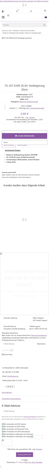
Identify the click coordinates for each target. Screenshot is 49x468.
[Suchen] (45, 25)
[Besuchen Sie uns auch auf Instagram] (10, 350)
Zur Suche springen (26, 1)
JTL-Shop (19, 462)
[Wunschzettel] (31, 11)
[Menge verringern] (3, 128)
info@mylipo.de (12, 376)
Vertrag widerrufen (24, 454)
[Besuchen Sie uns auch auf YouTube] (8, 350)
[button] (45, 11)
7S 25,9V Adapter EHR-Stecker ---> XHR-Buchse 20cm (24, 242)
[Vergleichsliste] (17, 11)
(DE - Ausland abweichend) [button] (35, 108)
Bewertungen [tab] (22, 145)
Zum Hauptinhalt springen (9, 1)
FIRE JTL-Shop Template (33, 462)
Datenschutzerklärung (39, 335)
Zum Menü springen (41, 1)
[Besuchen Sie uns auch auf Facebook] (6, 350)
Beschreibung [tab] (9, 145)
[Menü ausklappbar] (3, 17)
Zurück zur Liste (7, 30)
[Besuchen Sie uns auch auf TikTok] (12, 350)
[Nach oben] (0, 466)
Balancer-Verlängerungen (29, 102)
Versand (32, 117)
